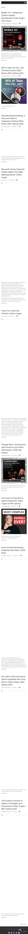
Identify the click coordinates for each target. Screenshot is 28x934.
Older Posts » (23, 924)
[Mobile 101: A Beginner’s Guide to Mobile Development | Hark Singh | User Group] (14, 38)
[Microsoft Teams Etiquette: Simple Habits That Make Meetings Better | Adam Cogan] (14, 231)
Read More (4, 60)
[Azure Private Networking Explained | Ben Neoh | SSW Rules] (14, 606)
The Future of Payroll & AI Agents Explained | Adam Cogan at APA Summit (12, 501)
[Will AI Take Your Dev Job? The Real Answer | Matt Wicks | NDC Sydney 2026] (14, 91)
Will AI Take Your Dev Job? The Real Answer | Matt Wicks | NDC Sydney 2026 (12, 70)
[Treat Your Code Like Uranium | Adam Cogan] (14, 367)
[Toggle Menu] (25, 2)
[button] (9, 933)
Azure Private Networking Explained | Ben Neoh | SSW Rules (13, 550)
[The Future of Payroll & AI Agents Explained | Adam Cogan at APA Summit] (14, 521)
